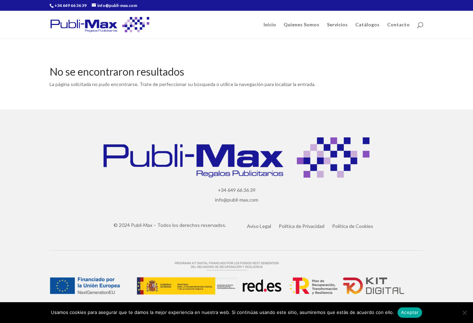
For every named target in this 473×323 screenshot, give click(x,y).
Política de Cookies (352, 226)
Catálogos (367, 24)
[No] (464, 312)
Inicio (270, 24)
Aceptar (410, 312)
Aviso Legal (259, 226)
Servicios (337, 24)
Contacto (398, 24)
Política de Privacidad (301, 226)
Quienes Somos (301, 24)
